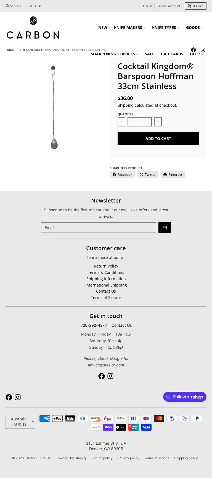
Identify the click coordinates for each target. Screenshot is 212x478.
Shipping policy (186, 458)
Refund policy (102, 458)
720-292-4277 (94, 325)
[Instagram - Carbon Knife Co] (110, 376)
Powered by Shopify (71, 458)
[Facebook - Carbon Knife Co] (101, 376)
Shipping (126, 105)
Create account (168, 6)
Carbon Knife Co (38, 458)
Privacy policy (128, 458)
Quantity (125, 114)
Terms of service (156, 458)
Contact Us (122, 325)
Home (10, 50)
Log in (147, 6)
